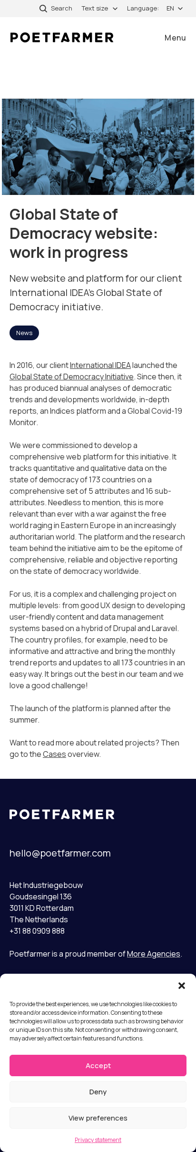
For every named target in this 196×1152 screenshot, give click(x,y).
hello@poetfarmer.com (60, 852)
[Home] (62, 37)
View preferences (98, 1118)
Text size (95, 8)
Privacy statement (98, 1140)
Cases (54, 754)
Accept (98, 1065)
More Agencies (153, 953)
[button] (181, 985)
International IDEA (100, 365)
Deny (98, 1092)
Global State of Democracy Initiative (72, 376)
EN (170, 8)
